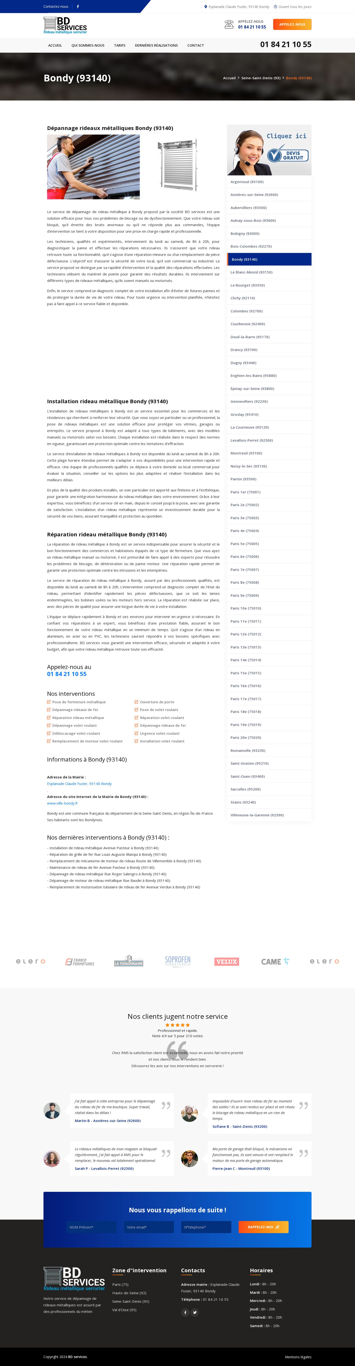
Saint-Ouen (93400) (248, 776)
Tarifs (119, 45)
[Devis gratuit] (269, 150)
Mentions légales (298, 1357)
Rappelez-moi (261, 1227)
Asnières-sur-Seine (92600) (254, 194)
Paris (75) (120, 1284)
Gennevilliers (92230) (249, 401)
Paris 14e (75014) (246, 659)
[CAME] (276, 962)
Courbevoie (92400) (248, 323)
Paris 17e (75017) (246, 698)
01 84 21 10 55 (215, 1299)
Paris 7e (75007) (245, 569)
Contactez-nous (55, 6)
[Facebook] (78, 6)
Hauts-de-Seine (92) (129, 1292)
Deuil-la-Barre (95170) (250, 336)
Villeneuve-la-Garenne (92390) (257, 814)
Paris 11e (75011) (246, 621)
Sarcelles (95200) (246, 789)
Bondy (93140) (244, 259)
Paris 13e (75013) (246, 647)
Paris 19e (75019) (246, 724)
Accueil (55, 45)
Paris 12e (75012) (246, 634)
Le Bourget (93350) (248, 285)
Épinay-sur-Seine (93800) (252, 388)
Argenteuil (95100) (247, 181)
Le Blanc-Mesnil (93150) (251, 272)
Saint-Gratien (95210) (250, 763)
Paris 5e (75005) (245, 543)
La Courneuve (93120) (250, 427)
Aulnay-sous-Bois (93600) (253, 220)
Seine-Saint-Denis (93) (260, 77)
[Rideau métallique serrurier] (74, 25)
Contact (195, 45)
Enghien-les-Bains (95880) (254, 375)
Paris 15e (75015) (246, 672)
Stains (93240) (243, 802)
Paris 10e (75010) (246, 608)
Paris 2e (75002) (245, 504)
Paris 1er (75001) (245, 491)
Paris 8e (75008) (245, 582)
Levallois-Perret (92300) (252, 440)
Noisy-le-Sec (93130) (249, 466)
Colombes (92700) (247, 311)
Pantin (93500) (243, 478)
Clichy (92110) (243, 297)
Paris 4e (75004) (245, 530)
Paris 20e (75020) (246, 737)
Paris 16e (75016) (246, 685)
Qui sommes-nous (87, 45)
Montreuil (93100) (246, 453)
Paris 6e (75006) (245, 556)
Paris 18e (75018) (246, 711)
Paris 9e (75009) (245, 595)
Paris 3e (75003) (245, 517)
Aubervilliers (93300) (249, 207)
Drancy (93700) (244, 349)
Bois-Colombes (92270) (251, 246)
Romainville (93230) (248, 750)
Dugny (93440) (243, 362)
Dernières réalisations (156, 45)
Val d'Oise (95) (124, 1309)
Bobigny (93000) (245, 233)
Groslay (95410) (244, 414)
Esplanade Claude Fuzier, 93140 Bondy (79, 783)
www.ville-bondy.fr (62, 803)
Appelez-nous (292, 24)
